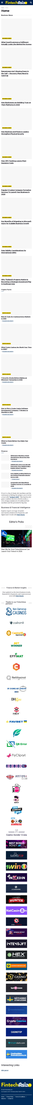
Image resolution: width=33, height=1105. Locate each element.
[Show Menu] (2, 2)
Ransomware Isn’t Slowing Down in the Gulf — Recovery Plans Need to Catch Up (15, 73)
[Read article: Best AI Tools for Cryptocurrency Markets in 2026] (16, 304)
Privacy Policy (9, 1096)
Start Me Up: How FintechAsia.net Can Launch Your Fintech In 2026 (15, 550)
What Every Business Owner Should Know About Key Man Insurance (20, 457)
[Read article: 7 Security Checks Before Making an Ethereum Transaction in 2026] (16, 365)
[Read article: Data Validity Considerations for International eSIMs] (16, 238)
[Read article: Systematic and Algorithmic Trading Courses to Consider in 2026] (5, 485)
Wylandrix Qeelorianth (7, 351)
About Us (3, 1098)
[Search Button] (31, 2)
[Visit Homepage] (16, 2)
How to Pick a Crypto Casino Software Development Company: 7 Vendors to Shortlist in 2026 (14, 410)
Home (2, 7)
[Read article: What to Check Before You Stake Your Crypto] (16, 428)
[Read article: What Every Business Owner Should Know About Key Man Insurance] (5, 458)
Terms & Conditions (20, 1096)
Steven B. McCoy (15, 479)
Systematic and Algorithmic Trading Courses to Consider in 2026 (21, 484)
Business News (6, 38)
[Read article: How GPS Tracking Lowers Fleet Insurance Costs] (16, 148)
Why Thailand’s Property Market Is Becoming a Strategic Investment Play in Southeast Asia (16, 282)
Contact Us (10, 1098)
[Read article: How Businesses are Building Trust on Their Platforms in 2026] (16, 90)
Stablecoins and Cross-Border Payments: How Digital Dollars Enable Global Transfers (21, 466)
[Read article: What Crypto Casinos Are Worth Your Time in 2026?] (16, 335)
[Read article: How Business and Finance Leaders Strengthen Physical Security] (16, 119)
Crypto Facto (6, 313)
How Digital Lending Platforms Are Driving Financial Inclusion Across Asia (21, 475)
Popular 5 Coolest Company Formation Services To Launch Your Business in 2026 (16, 192)
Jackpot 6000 (14, 497)
